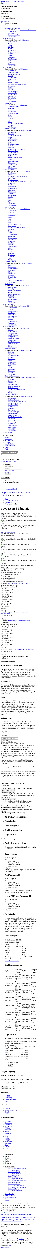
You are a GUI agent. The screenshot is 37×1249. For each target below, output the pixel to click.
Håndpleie (11, 313)
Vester (10, 258)
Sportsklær (11, 255)
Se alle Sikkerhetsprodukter (16, 389)
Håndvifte (11, 229)
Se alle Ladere (12, 94)
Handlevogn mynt (13, 355)
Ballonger (11, 352)
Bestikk (10, 185)
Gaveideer (11, 108)
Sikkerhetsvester (13, 388)
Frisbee (10, 137)
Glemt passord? (9, 470)
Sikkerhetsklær (12, 246)
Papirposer (11, 410)
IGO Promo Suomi (14, 1184)
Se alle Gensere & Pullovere (16, 227)
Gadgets (10, 76)
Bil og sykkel (12, 132)
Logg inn (7, 464)
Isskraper (11, 379)
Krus (9, 60)
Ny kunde (8, 472)
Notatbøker (11, 275)
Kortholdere (12, 270)
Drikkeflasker (9, 38)
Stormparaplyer (13, 151)
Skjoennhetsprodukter (14, 318)
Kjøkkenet (11, 183)
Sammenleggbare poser (15, 422)
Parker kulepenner (13, 338)
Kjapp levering (12, 111)
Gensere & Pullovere (14, 224)
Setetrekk (11, 134)
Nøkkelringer (12, 364)
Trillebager (11, 429)
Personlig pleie (9, 304)
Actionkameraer (13, 77)
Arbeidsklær (12, 210)
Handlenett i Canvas (14, 403)
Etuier (10, 265)
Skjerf (10, 248)
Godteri (10, 292)
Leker (10, 360)
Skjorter (10, 250)
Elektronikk (8, 67)
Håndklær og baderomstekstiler (17, 176)
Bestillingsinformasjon (11, 1110)
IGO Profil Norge (9, 1166)
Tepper (10, 202)
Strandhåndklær (13, 161)
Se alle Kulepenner (14, 342)
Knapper (11, 357)
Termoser (11, 62)
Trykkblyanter (12, 333)
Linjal (10, 272)
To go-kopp (11, 57)
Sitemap (7, 1200)
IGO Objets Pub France (15, 1178)
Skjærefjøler (12, 192)
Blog (6, 1101)
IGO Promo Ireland (14, 1182)
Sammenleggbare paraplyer (16, 149)
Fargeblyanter (12, 331)
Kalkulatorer (12, 267)
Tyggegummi (12, 297)
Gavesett (11, 110)
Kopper (10, 53)
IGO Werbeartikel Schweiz (16, 1185)
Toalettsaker (12, 323)
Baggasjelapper (13, 415)
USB (9, 99)
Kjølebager (11, 406)
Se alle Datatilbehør (14, 74)
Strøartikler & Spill (10, 348)
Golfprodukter (12, 139)
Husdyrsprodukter (13, 144)
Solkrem (10, 319)
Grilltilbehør (12, 140)
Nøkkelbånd (12, 362)
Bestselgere (24, 492)
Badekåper (11, 178)
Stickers (10, 367)
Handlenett (11, 423)
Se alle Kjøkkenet (13, 195)
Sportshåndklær (13, 180)
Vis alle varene (12, 36)
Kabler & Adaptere (14, 91)
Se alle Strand (12, 164)
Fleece (10, 222)
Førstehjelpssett (13, 311)
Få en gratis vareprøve (8, 792)
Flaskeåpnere (12, 186)
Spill (9, 365)
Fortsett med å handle (11, 489)
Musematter (11, 273)
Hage (10, 142)
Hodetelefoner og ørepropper (17, 84)
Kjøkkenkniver (12, 188)
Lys (9, 198)
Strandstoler (11, 163)
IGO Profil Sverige (14, 1175)
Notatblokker (12, 277)
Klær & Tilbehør (10, 207)
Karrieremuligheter (10, 1099)
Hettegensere (12, 226)
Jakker (10, 232)
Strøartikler (11, 371)
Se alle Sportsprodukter (15, 157)
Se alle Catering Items (14, 290)
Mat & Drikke (9, 284)
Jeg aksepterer (5, 1247)
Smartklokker (12, 79)
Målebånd (11, 383)
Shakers (10, 55)
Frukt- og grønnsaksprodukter (17, 401)
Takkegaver (11, 125)
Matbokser (11, 190)
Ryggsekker (11, 420)
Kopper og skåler (13, 52)
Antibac (10, 309)
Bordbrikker (12, 173)
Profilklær (11, 243)
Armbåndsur (12, 214)
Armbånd (11, 212)
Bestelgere (8, 442)
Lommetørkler (12, 316)
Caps (9, 219)
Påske (10, 117)
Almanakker (12, 31)
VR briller (11, 81)
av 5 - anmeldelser (12, 1)
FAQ (6, 449)
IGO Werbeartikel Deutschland (17, 1180)
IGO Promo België (14, 1172)
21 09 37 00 (4, 495)
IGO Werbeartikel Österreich (17, 1168)
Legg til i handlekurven (8, 790)
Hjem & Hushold (10, 169)
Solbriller (11, 253)
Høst (9, 115)
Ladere (10, 88)
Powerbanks (8, 1141)
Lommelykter (12, 381)
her (10, 1245)
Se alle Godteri (12, 299)
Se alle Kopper (12, 59)
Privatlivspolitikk (10, 1195)
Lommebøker (12, 239)
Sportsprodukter (13, 154)
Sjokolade (11, 296)
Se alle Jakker (12, 236)
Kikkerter (11, 146)
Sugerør (10, 193)
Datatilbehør (12, 71)
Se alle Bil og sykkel (14, 135)
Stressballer (11, 369)
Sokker (10, 251)
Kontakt (7, 1112)
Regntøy (10, 244)
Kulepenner (11, 336)
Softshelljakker (12, 234)
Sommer (10, 118)
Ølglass (10, 48)
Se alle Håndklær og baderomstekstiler (19, 181)
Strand (10, 159)
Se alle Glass (12, 50)
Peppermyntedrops (14, 294)
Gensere (7, 1146)
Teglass (10, 45)
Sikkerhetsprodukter (14, 386)
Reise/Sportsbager (13, 412)
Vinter (10, 122)
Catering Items (12, 287)
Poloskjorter (12, 241)
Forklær (10, 175)
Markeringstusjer (13, 343)
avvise (21, 1239)
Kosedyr (10, 372)
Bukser (10, 217)
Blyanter (10, 330)
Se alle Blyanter (13, 335)
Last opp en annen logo (8, 532)
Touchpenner (12, 340)
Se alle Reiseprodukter (15, 417)
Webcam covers (13, 72)
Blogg (7, 447)
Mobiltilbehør (12, 96)
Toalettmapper (12, 321)
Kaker (10, 301)
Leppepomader (12, 314)
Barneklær (11, 215)
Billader (10, 89)
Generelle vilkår (9, 1194)
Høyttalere (11, 86)
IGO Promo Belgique (14, 1173)
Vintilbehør (11, 204)
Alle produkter (9, 432)
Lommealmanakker (14, 35)
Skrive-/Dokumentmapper (16, 280)
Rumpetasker (12, 418)
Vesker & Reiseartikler (11, 394)
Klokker (10, 197)
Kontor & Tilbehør (10, 261)
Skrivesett (11, 345)
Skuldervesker (12, 425)
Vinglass (10, 47)
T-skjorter (11, 256)
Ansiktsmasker (12, 308)
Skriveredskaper (9, 326)
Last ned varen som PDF (12, 961)
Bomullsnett (12, 398)
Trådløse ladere (12, 93)
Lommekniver (12, 384)
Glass (10, 43)
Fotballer (11, 156)
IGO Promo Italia (13, 1170)
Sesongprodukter (13, 113)
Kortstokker (11, 359)
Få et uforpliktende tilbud (8, 799)
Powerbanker (12, 98)
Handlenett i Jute (13, 405)
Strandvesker (12, 427)
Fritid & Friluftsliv (10, 128)
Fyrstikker (11, 354)
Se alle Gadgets (13, 82)
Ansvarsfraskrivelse (10, 1197)
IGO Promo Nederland (15, 1190)
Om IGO (7, 1096)
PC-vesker (11, 408)
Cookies (7, 1199)
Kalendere (11, 33)
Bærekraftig (8, 439)
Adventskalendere (13, 106)
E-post (20, 495)
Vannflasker (11, 64)
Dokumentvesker (13, 400)
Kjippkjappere (12, 238)
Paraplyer (11, 147)
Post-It (10, 279)
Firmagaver (8, 103)
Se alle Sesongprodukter (15, 123)
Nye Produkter (9, 444)
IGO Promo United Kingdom (17, 1187)
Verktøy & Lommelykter (12, 376)
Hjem (6, 499)
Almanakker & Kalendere (12, 28)
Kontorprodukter (13, 268)
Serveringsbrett (12, 289)
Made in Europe (10, 445)
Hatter (10, 231)
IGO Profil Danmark (14, 1177)
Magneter (11, 200)
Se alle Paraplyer (13, 152)
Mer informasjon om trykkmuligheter (19, 583)
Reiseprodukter (12, 413)
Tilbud (7, 437)
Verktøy (10, 391)
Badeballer (11, 166)
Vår (9, 120)
